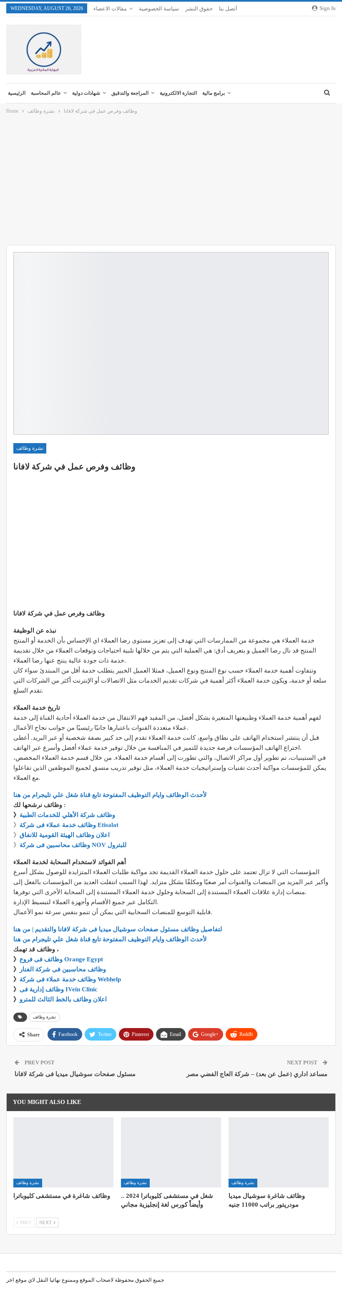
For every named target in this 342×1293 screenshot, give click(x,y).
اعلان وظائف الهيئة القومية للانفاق (65, 835)
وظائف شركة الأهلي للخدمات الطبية (67, 815)
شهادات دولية (86, 93)
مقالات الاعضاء (110, 8)
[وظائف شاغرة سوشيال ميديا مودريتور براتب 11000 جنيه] (279, 1152)
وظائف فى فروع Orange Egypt (61, 959)
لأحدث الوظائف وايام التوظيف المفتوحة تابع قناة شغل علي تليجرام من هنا (110, 794)
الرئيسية (16, 93)
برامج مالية (213, 93)
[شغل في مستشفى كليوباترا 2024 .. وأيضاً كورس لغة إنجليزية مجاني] (171, 1152)
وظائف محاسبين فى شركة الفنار (63, 969)
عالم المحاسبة (46, 93)
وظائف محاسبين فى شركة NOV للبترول (73, 845)
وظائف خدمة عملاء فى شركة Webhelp (70, 979)
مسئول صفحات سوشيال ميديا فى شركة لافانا (75, 1074)
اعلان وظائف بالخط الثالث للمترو (63, 999)
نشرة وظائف (29, 448)
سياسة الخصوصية (159, 8)
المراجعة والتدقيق (129, 93)
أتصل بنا (228, 8)
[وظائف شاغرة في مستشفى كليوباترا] (63, 1152)
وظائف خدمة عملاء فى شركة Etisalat (69, 825)
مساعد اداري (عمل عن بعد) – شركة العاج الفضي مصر (256, 1074)
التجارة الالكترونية (178, 93)
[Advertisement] (171, 180)
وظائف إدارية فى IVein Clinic (59, 989)
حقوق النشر (199, 8)
